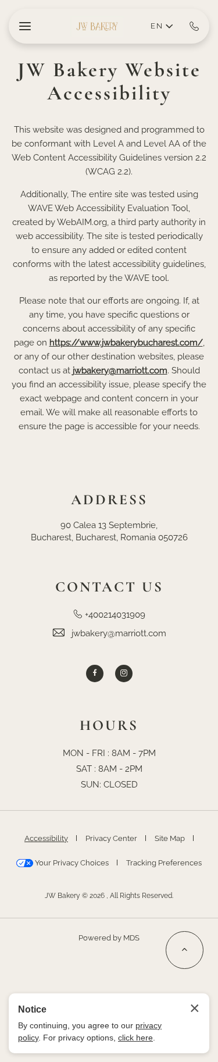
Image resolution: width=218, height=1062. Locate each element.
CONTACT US (109, 587)
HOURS (109, 725)
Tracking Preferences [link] (164, 862)
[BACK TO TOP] (184, 950)
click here (135, 1037)
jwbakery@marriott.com (119, 633)
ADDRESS (109, 499)
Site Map (170, 838)
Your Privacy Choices (71, 862)
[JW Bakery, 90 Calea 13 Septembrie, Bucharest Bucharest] (97, 26)
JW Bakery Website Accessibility (109, 81)
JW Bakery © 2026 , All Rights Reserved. (109, 896)
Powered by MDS (109, 937)
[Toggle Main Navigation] (25, 26)
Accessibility (46, 838)
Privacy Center (111, 838)
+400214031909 (115, 615)
